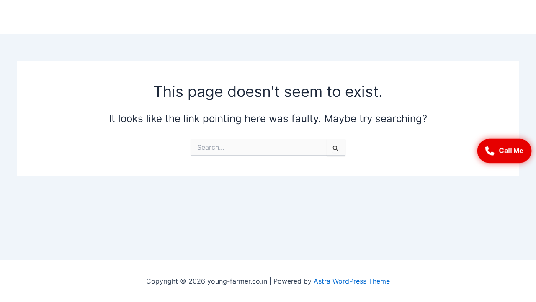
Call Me (511, 150)
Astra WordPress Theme (352, 281)
